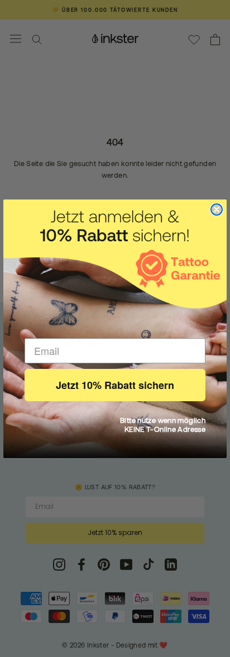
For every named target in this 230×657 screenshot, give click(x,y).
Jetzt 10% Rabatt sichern (115, 385)
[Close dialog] (216, 209)
